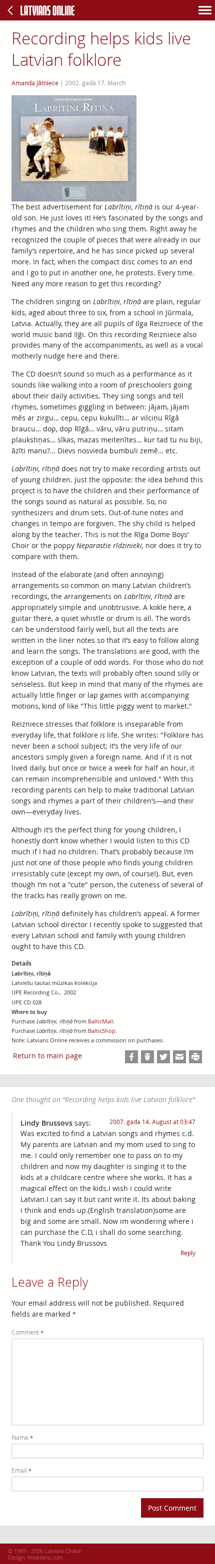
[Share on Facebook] (131, 1056)
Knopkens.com (45, 1557)
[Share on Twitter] (163, 1056)
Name (22, 1437)
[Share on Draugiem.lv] (147, 1056)
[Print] (195, 1056)
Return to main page (47, 1055)
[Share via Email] (179, 1056)
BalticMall (100, 1021)
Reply (188, 1253)
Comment (28, 1332)
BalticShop (102, 1030)
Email (22, 1470)
